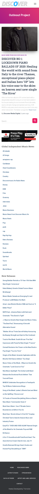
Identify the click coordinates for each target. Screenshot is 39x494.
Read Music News (23, 467)
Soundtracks (7, 252)
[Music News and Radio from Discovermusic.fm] (15, 4)
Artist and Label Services (27, 478)
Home (12, 467)
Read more (32, 110)
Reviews (6, 244)
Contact (20, 483)
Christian (6, 172)
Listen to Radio (13, 473)
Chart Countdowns (9, 168)
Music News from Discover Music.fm (14, 55)
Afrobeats (6, 151)
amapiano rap (8, 159)
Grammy (6, 197)
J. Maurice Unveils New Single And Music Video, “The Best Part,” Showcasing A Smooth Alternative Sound (20, 323)
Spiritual (6, 256)
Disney (5, 185)
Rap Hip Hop (7, 235)
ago (25, 113)
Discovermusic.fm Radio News (14, 181)
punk (4, 227)
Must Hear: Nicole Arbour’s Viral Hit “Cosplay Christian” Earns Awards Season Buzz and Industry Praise (18, 417)
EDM (4, 189)
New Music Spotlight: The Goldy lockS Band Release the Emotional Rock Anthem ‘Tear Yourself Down (18, 374)
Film (4, 193)
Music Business (8, 210)
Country (5, 176)
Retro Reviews (8, 240)
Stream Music (26, 473)
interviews (6, 202)
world (5, 265)
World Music (7, 269)
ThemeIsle (26, 489)
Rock (4, 248)
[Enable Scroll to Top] (34, 489)
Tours (5, 261)
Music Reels (7, 218)
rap (4, 231)
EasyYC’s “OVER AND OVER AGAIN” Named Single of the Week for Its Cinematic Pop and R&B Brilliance (20, 429)
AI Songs (6, 155)
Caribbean (6, 164)
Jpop (4, 206)
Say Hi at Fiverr (8, 478)
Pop (4, 223)
